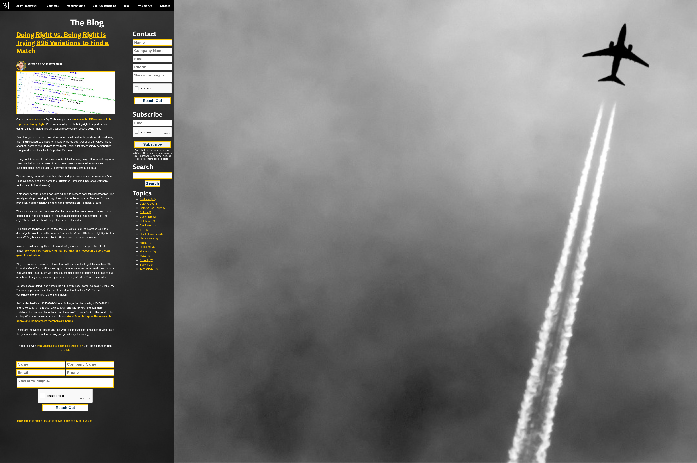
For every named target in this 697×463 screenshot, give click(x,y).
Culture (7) (146, 212)
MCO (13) (145, 256)
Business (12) (148, 199)
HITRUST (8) (148, 247)
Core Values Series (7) (153, 208)
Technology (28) (149, 269)
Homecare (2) (148, 251)
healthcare (22, 420)
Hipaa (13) (146, 242)
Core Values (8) (149, 203)
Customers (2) (148, 216)
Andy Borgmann (52, 64)
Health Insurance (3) (152, 234)
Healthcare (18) (149, 238)
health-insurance (44, 420)
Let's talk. (65, 350)
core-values (85, 420)
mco (31, 420)
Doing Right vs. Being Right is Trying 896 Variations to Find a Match (62, 43)
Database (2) (147, 221)
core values (36, 119)
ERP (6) (144, 229)
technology (72, 420)
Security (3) (146, 260)
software (60, 420)
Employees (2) (148, 225)
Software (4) (147, 264)
